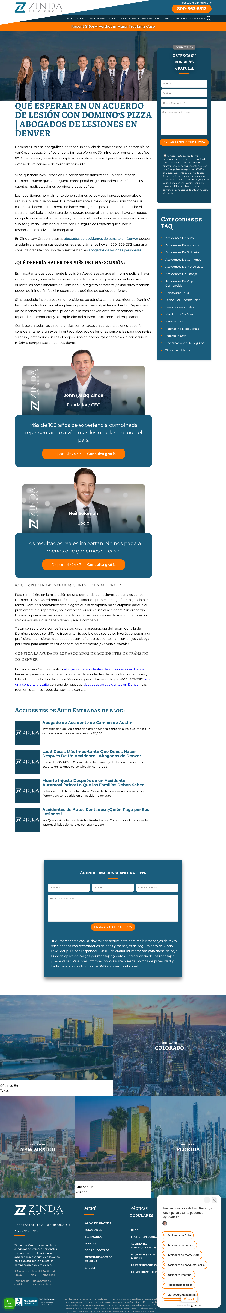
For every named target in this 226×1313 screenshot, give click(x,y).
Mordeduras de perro (147, 1272)
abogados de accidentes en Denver (111, 684)
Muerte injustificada (146, 1265)
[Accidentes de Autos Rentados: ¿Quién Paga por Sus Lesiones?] (27, 820)
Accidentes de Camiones (183, 259)
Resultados (93, 1230)
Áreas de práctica (98, 1223)
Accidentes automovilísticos (143, 1245)
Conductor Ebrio (177, 293)
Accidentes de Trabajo (181, 274)
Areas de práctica (100, 18)
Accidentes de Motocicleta (184, 266)
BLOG (134, 1230)
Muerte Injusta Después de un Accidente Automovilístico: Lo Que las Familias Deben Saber (93, 782)
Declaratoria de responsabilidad (42, 1282)
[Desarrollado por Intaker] (196, 1306)
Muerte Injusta (175, 321)
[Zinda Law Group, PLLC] (38, 7)
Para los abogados (176, 18)
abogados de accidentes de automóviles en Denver (105, 669)
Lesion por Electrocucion (182, 300)
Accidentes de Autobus (182, 245)
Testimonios (93, 1236)
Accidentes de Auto (179, 238)
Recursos (149, 18)
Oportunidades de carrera (98, 1259)
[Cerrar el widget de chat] (214, 1200)
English (199, 18)
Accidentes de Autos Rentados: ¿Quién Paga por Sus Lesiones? (95, 811)
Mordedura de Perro (179, 314)
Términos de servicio (21, 1282)
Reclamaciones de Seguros (184, 343)
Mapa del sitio (36, 1273)
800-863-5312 (191, 8)
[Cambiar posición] (207, 1200)
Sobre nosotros (97, 1250)
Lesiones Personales (179, 307)
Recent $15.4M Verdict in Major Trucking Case (113, 26)
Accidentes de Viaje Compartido (179, 283)
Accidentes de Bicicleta (182, 252)
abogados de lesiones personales (115, 250)
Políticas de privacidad (49, 1273)
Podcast (91, 1243)
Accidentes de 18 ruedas (143, 1256)
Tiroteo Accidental (178, 350)
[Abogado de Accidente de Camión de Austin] (27, 733)
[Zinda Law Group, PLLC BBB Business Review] (37, 1301)
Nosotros (73, 18)
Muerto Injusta (175, 335)
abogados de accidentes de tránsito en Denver (101, 239)
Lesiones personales (146, 1237)
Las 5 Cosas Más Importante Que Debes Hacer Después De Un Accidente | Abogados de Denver (91, 753)
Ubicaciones (127, 18)
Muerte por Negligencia (182, 328)
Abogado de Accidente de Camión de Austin (87, 722)
